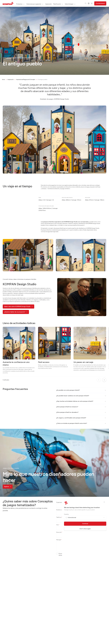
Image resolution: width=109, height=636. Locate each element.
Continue (85, 523)
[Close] (104, 502)
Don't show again (85, 529)
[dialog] (54, 318)
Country (66, 514)
